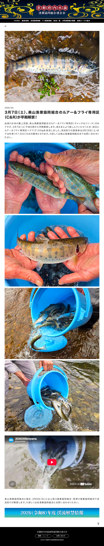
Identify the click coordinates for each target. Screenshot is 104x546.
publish (98, 523)
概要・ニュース (43, 536)
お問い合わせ (60, 536)
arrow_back (5, 26)
